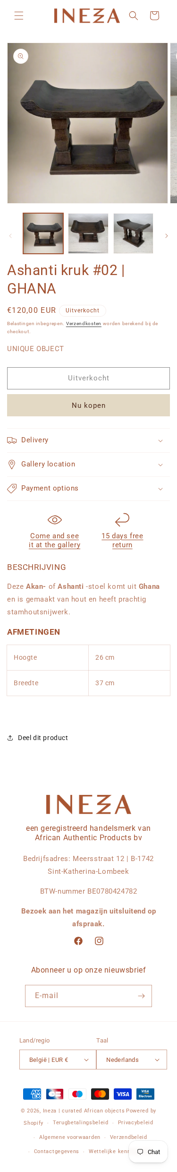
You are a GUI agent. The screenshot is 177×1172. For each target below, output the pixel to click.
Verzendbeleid (128, 1137)
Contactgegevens (57, 1151)
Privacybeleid (135, 1123)
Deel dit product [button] (43, 737)
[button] (18, 15)
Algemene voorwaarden (70, 1137)
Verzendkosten (83, 323)
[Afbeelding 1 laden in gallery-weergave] (43, 233)
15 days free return (122, 541)
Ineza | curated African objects (84, 1111)
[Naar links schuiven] (10, 235)
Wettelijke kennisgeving (120, 1151)
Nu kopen (89, 405)
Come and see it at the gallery (54, 541)
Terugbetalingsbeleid (81, 1123)
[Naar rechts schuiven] (166, 235)
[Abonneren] (141, 996)
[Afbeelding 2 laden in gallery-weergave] (88, 233)
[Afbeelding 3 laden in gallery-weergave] (133, 233)
